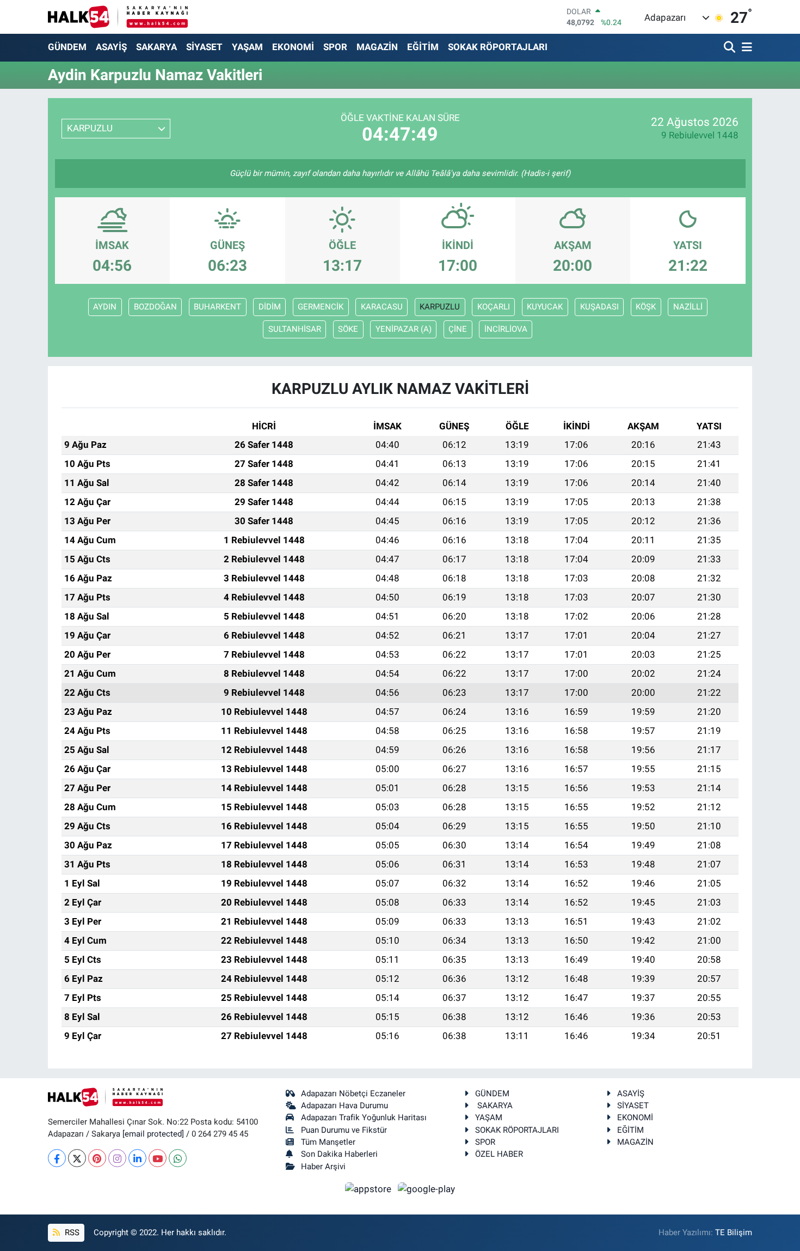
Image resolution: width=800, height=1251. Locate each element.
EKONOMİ (293, 46)
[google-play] (427, 1188)
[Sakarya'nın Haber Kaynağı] (118, 16)
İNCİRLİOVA (505, 329)
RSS (71, 1232)
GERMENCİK (320, 307)
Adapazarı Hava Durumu (344, 1105)
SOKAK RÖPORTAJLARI (497, 46)
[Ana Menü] (745, 47)
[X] (77, 1158)
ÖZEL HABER (499, 1154)
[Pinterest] (97, 1158)
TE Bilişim (733, 1232)
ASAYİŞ (111, 46)
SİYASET (204, 46)
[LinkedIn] (137, 1158)
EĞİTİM (423, 46)
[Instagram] (117, 1158)
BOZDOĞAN (155, 307)
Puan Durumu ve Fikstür (344, 1130)
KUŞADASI (599, 307)
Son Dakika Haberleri (339, 1154)
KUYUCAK (545, 307)
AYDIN (104, 307)
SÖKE (348, 329)
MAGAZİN (377, 46)
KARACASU (382, 307)
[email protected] (153, 1134)
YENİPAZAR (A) (404, 329)
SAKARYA (156, 46)
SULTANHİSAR (294, 329)
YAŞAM (247, 46)
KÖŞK (646, 307)
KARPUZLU (440, 307)
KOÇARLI (493, 307)
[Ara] (730, 47)
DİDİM (270, 307)
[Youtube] (158, 1158)
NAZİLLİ (688, 307)
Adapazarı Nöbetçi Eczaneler (353, 1093)
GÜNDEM (67, 46)
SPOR (335, 46)
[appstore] (369, 1188)
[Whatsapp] (178, 1158)
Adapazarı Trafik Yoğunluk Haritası (364, 1117)
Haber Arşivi (323, 1166)
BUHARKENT (217, 307)
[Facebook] (57, 1158)
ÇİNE (457, 329)
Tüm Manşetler (328, 1142)
